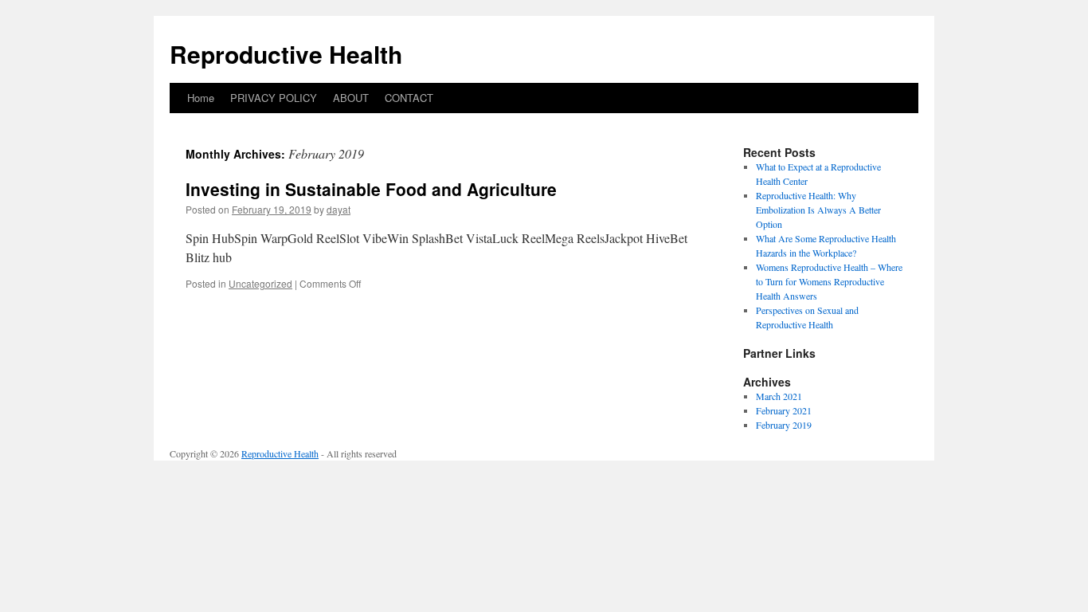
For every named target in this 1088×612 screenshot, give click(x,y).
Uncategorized (260, 283)
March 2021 (779, 396)
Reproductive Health (286, 54)
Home (200, 97)
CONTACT (409, 97)
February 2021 (784, 410)
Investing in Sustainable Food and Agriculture (371, 189)
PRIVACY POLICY (273, 97)
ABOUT (351, 97)
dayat (338, 209)
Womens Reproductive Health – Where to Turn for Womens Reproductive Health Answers (829, 281)
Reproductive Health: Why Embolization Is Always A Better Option (818, 209)
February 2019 (784, 424)
